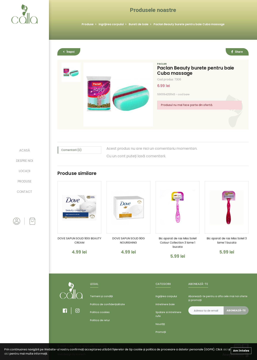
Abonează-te (236, 310)
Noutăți (160, 324)
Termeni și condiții (101, 296)
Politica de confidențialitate (107, 304)
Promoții (161, 332)
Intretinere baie (165, 304)
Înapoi (70, 51)
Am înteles (241, 351)
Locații (24, 171)
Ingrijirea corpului (111, 24)
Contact (24, 191)
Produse (24, 181)
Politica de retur (100, 320)
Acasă (24, 150)
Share (238, 51)
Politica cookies (100, 312)
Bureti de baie (138, 24)
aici (225, 349)
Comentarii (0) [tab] (71, 150)
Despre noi (24, 160)
